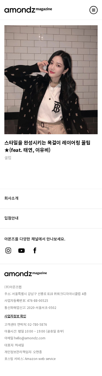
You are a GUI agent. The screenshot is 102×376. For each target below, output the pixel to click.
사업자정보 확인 (15, 316)
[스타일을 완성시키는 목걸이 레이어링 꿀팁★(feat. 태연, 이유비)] (51, 79)
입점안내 (11, 218)
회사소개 (11, 198)
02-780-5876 (37, 324)
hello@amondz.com (29, 338)
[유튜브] (21, 250)
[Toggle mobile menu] (93, 10)
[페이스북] (35, 250)
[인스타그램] (8, 250)
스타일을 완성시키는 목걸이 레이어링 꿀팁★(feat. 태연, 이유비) (47, 146)
